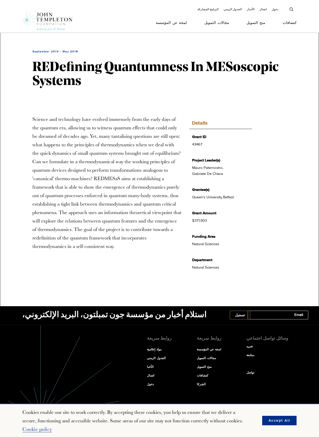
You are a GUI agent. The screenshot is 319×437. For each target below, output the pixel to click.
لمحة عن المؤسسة (171, 23)
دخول (275, 9)
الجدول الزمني (233, 9)
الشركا (201, 384)
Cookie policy (37, 429)
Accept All (279, 420)
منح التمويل (255, 23)
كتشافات (290, 23)
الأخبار (250, 9)
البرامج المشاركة (208, 9)
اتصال (263, 9)
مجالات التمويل (216, 23)
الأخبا (150, 366)
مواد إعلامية (154, 349)
